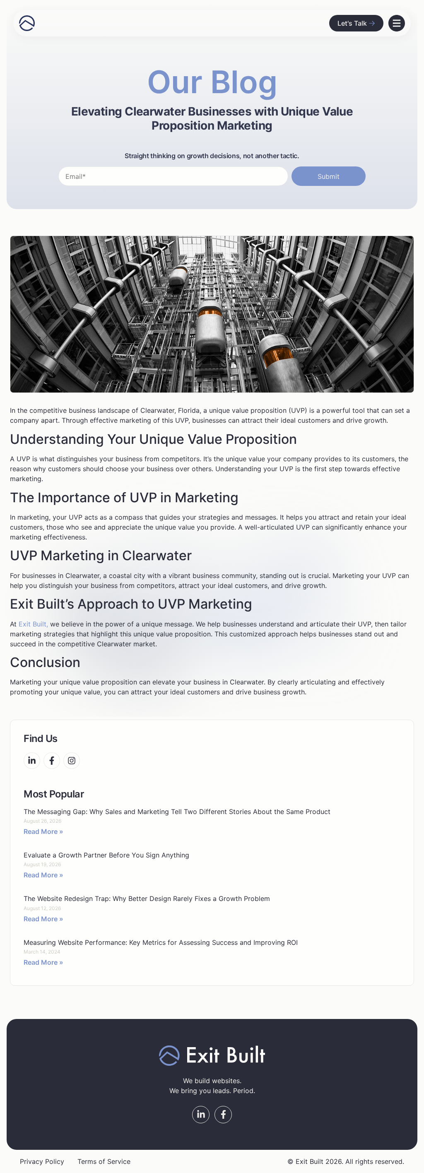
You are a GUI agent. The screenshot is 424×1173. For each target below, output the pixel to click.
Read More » (43, 831)
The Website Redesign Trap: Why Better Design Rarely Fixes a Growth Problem (147, 898)
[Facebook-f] (51, 760)
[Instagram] (71, 760)
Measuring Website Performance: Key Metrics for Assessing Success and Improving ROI (161, 942)
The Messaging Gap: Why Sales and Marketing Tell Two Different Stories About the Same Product (177, 811)
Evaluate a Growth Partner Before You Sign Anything (106, 855)
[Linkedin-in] (32, 760)
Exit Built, (33, 624)
